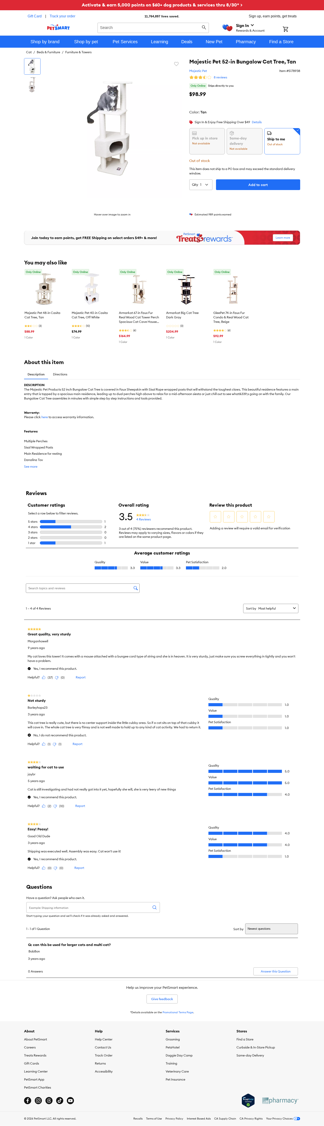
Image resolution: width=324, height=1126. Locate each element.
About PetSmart (35, 1039)
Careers (30, 1047)
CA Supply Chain (225, 1118)
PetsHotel (172, 1047)
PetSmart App (34, 1079)
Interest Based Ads (199, 1118)
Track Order (103, 1055)
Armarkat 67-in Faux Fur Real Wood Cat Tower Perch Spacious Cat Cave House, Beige (139, 317)
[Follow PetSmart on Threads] (49, 1100)
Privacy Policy (174, 1118)
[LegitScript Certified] (248, 1100)
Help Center (103, 1039)
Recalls (138, 1118)
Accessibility (104, 1071)
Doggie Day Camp (179, 1055)
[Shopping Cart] (291, 30)
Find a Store (244, 1039)
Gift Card (35, 16)
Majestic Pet (198, 71)
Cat (29, 52)
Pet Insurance (175, 1079)
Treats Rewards (35, 1055)
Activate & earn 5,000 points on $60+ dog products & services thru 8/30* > (162, 5)
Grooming (173, 1039)
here (44, 417)
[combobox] (153, 27)
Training (171, 1063)
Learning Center (36, 1071)
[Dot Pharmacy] (280, 1100)
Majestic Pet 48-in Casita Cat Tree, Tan (42, 315)
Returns (100, 1063)
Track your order (62, 16)
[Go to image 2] (32, 84)
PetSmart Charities (37, 1087)
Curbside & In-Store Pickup (255, 1047)
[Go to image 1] (32, 66)
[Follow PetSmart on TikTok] (59, 1100)
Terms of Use (154, 1118)
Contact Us (103, 1047)
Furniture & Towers (78, 52)
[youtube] (70, 1100)
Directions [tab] (60, 374)
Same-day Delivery (250, 1055)
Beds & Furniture (48, 52)
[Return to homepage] (58, 27)
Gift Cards (31, 1063)
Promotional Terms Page (178, 1012)
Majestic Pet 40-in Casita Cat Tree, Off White (90, 315)
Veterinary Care (177, 1071)
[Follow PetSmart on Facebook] (27, 1100)
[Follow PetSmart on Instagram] (38, 1100)
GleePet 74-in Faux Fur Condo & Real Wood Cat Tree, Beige (231, 317)
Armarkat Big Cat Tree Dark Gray (182, 315)
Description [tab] (36, 374)
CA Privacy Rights (251, 1118)
